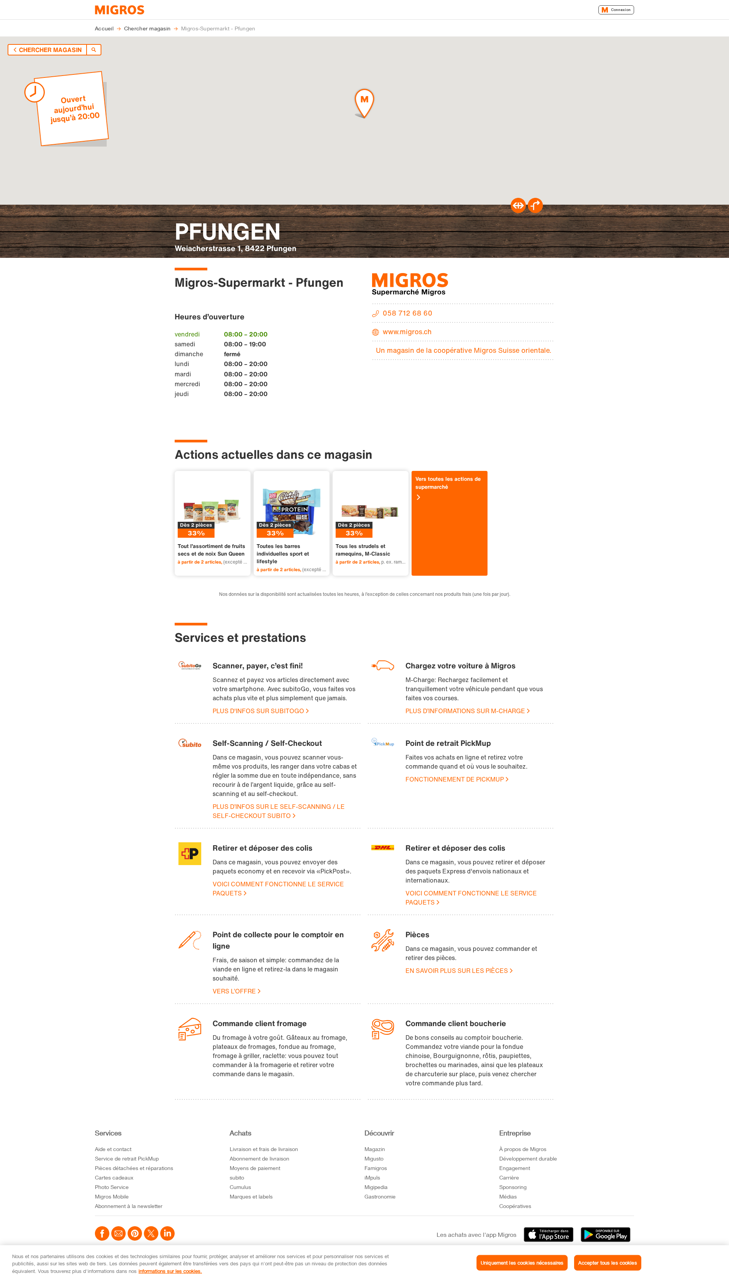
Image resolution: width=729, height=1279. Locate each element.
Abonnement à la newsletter (129, 1206)
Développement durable (528, 1158)
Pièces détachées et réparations (134, 1168)
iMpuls (372, 1177)
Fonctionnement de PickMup (455, 779)
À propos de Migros (522, 1149)
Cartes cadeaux (114, 1177)
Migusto (373, 1158)
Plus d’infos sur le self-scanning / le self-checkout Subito (279, 811)
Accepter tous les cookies (607, 1262)
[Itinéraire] (518, 210)
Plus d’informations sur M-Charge (465, 710)
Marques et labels (251, 1196)
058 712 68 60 (407, 313)
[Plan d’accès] (535, 210)
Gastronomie (380, 1196)
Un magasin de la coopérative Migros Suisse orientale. (463, 350)
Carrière (509, 1177)
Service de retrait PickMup (127, 1158)
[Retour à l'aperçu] (93, 49)
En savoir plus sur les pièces (457, 970)
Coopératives (515, 1206)
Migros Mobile (112, 1196)
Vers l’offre (234, 991)
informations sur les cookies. (170, 1271)
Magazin (374, 1149)
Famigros (375, 1168)
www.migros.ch (407, 331)
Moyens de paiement (255, 1168)
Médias (508, 1196)
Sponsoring (513, 1187)
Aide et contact (113, 1149)
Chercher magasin (50, 49)
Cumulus (240, 1187)
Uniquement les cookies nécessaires (522, 1262)
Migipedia (376, 1187)
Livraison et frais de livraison (264, 1149)
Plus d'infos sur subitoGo (258, 710)
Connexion (621, 10)
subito (237, 1177)
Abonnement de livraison (259, 1158)
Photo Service (112, 1187)
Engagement (514, 1168)
